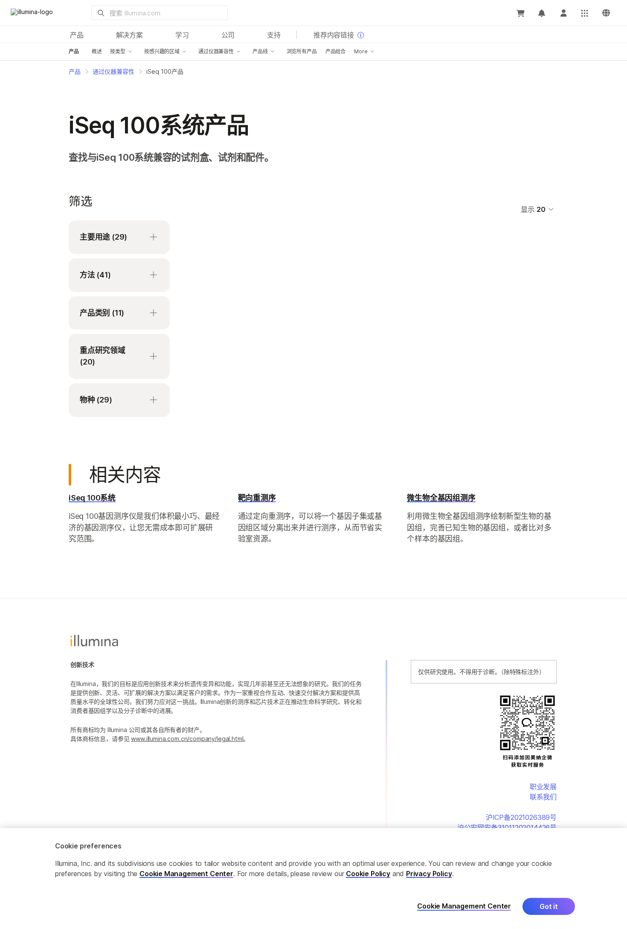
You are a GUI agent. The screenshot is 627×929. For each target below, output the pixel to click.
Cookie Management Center (186, 873)
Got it (549, 906)
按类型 (117, 51)
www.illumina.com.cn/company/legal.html (187, 738)
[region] (313, 878)
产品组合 (335, 51)
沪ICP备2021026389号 (521, 817)
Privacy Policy (429, 873)
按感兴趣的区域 (162, 51)
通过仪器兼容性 (216, 51)
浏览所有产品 (302, 51)
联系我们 (543, 797)
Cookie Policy (368, 873)
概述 (97, 51)
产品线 (260, 51)
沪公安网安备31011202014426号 (507, 827)
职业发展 (543, 786)
